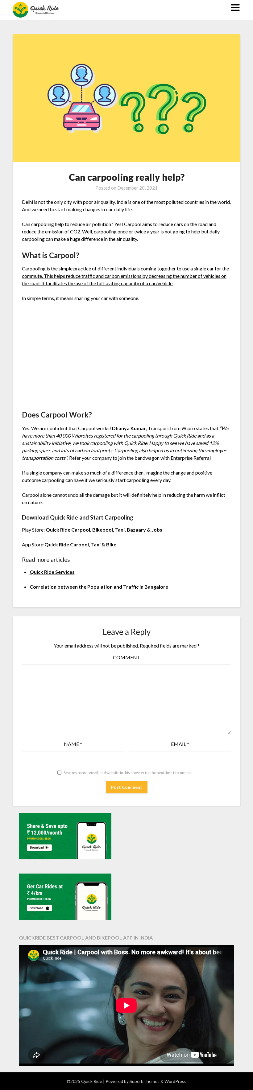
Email (180, 744)
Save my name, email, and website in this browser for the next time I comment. (128, 772)
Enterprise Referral (191, 458)
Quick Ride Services (52, 572)
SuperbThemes (145, 1081)
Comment (126, 657)
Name (73, 744)
